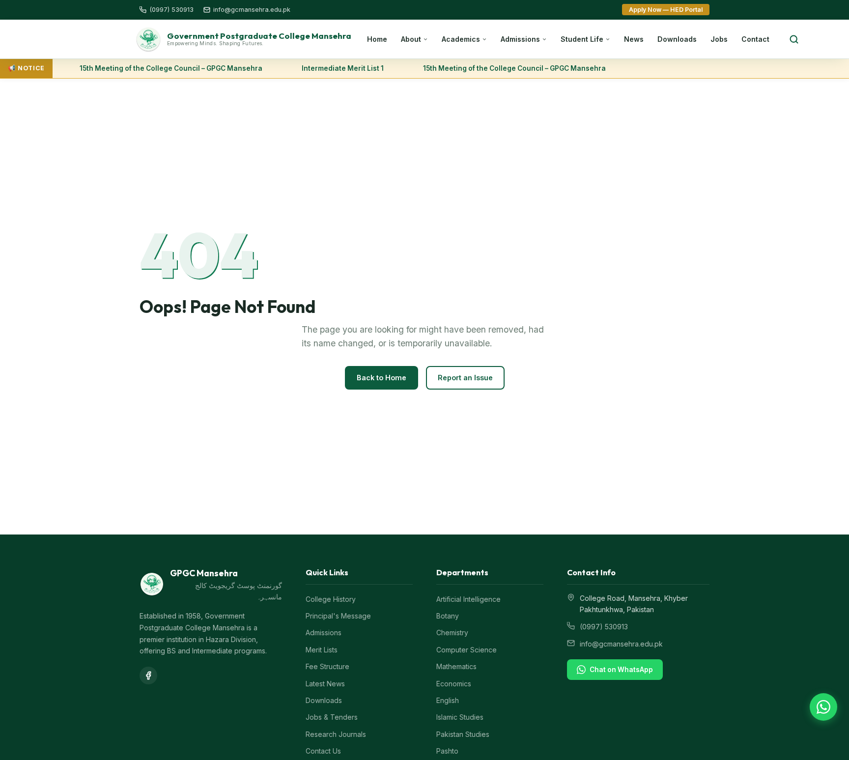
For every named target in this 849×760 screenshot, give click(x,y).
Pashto (447, 751)
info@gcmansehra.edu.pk (621, 644)
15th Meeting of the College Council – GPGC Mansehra (167, 68)
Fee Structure (327, 666)
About (411, 39)
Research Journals (336, 734)
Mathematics (456, 666)
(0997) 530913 (604, 626)
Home (377, 39)
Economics (453, 683)
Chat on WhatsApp (621, 670)
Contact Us (323, 751)
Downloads (677, 39)
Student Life (582, 39)
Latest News (325, 683)
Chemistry (452, 632)
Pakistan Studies (462, 734)
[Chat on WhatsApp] (823, 707)
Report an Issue (465, 377)
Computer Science (466, 650)
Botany (447, 616)
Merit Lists (322, 650)
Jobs (719, 39)
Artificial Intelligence (468, 599)
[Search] (794, 39)
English (447, 700)
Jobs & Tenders (332, 717)
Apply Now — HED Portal (666, 9)
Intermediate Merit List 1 (339, 68)
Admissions (520, 39)
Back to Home (381, 377)
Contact (755, 39)
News (634, 39)
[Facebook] (148, 675)
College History (331, 599)
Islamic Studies (459, 717)
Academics (461, 39)
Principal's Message (338, 616)
